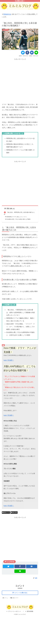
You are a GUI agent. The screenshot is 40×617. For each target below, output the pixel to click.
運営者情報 (30, 611)
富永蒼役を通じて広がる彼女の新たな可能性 (18, 219)
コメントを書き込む (21, 592)
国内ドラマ (6, 512)
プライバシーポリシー (14, 611)
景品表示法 (7, 14)
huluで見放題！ (9, 360)
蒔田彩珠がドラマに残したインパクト (16, 216)
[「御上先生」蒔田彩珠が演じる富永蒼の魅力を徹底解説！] (32, 52)
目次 (8, 208)
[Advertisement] (20, 81)
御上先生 (15, 512)
